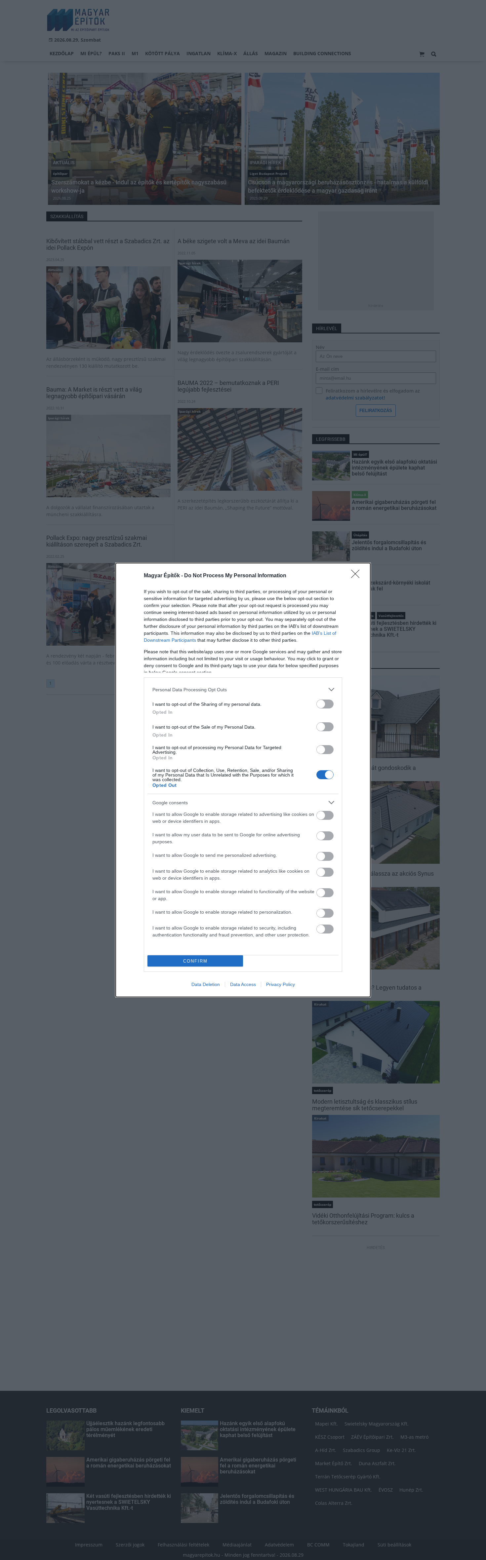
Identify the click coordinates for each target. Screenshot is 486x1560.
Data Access (243, 984)
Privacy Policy (280, 984)
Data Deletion (205, 984)
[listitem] (243, 689)
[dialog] (243, 780)
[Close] (357, 576)
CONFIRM (195, 961)
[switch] (325, 704)
